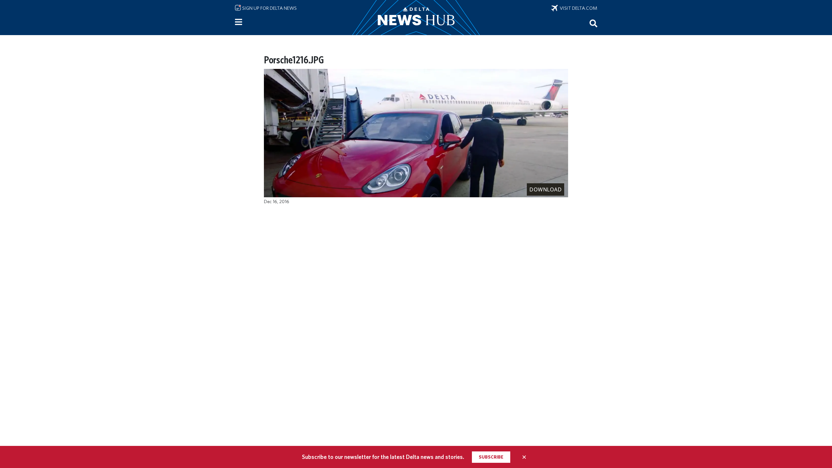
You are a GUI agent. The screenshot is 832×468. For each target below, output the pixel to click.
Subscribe (491, 457)
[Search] (593, 23)
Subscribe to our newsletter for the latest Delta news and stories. (383, 456)
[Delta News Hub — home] (416, 17)
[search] (593, 23)
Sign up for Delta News (269, 8)
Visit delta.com (577, 8)
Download (545, 189)
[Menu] (238, 22)
